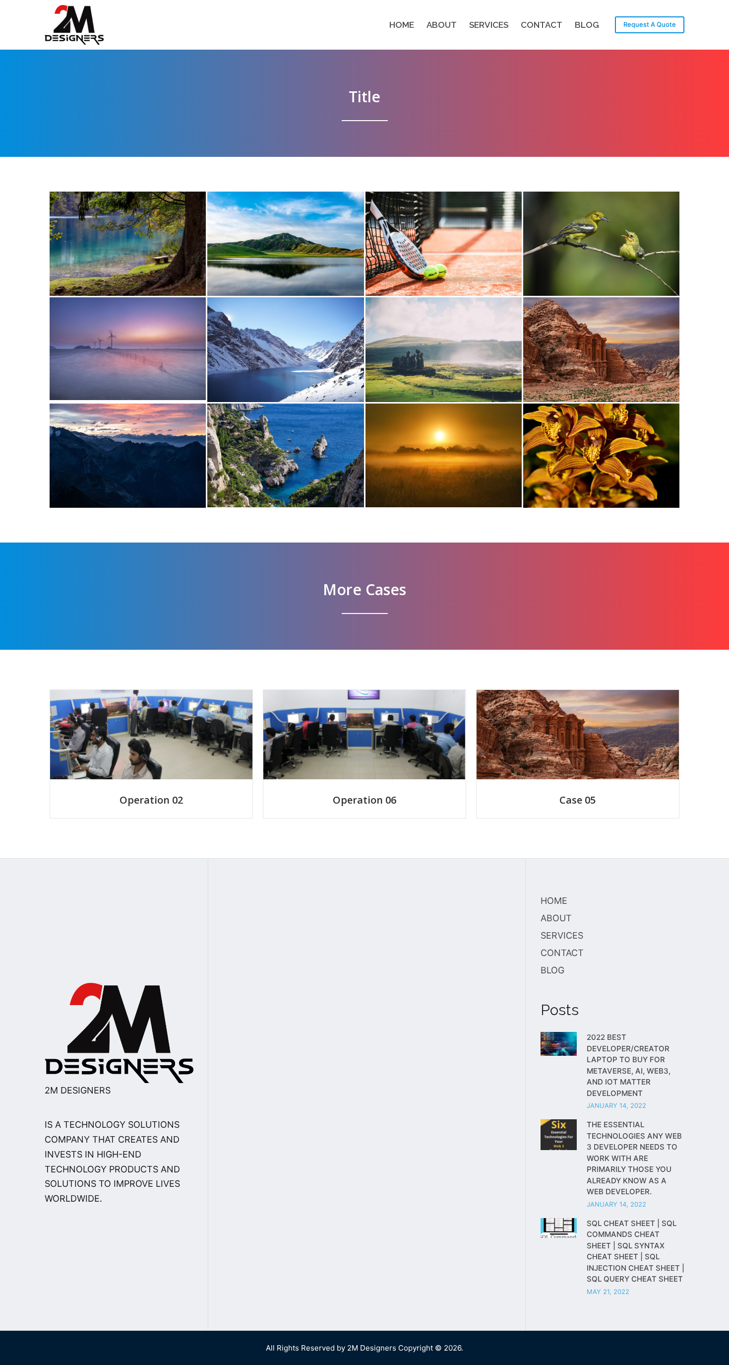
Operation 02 (151, 800)
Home (401, 25)
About (441, 25)
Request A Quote (649, 24)
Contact (541, 25)
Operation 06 (364, 800)
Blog (587, 25)
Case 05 (577, 800)
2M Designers (371, 1348)
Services (488, 25)
